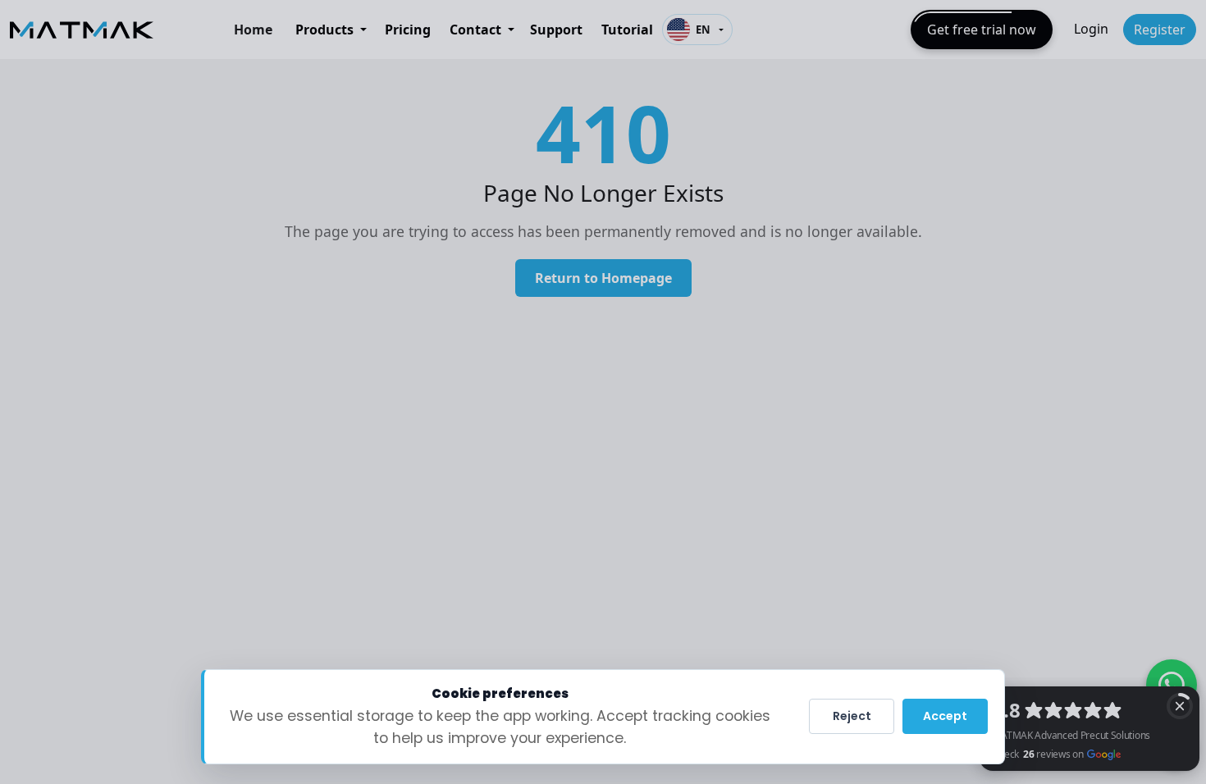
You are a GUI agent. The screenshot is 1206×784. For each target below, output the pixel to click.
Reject (852, 716)
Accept (945, 716)
